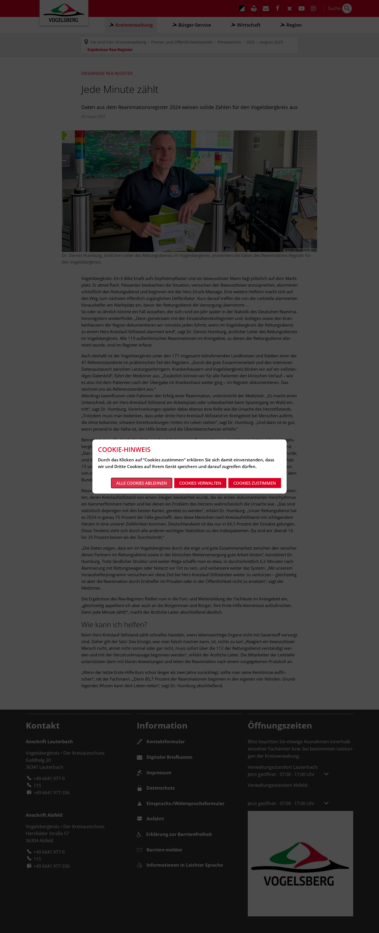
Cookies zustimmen (254, 483)
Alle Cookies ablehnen (141, 483)
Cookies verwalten (200, 483)
